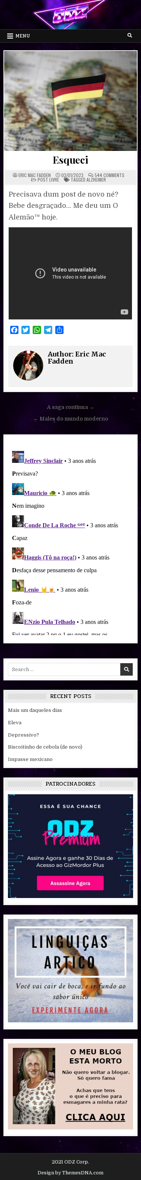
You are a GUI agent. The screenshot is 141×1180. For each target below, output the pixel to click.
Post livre (48, 179)
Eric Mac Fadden (34, 175)
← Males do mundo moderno (70, 419)
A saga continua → (70, 407)
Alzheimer (96, 179)
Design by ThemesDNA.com (70, 1173)
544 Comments (109, 175)
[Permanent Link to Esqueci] (70, 101)
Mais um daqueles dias (35, 710)
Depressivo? (23, 735)
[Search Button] (129, 35)
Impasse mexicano (30, 759)
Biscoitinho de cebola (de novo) (45, 747)
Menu (22, 36)
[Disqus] (70, 541)
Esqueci (70, 159)
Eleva (14, 722)
